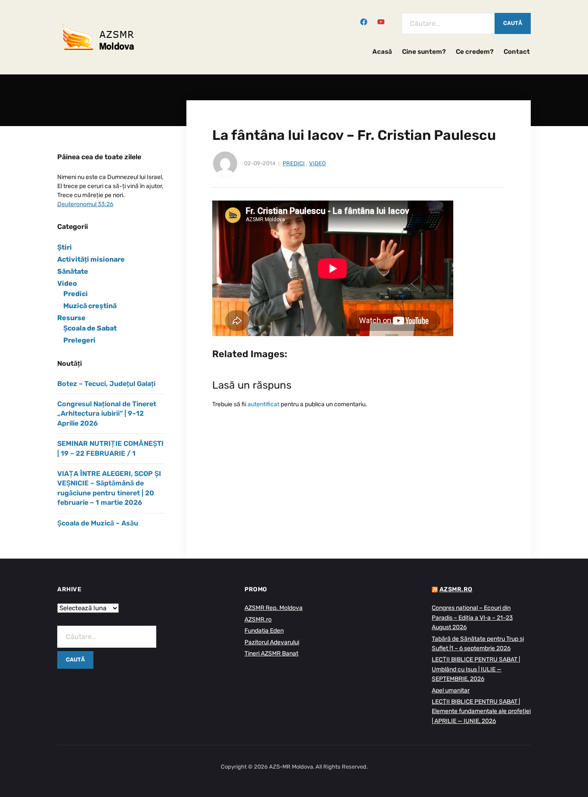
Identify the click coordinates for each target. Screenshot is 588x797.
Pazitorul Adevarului (271, 642)
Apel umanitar (451, 690)
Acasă (382, 52)
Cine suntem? (424, 52)
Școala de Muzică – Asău (97, 523)
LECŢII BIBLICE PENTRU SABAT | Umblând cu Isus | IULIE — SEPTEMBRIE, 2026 (476, 669)
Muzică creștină (90, 306)
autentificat (263, 404)
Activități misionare (91, 259)
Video (317, 163)
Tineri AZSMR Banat (271, 653)
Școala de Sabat (90, 328)
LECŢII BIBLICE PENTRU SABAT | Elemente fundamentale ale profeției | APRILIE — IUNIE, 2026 (481, 711)
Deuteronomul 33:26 (85, 204)
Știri (64, 247)
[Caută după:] (448, 23)
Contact (517, 52)
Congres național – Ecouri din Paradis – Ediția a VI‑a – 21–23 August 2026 (472, 617)
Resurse (71, 318)
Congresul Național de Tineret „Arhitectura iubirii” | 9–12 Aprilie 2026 (106, 413)
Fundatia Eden (264, 630)
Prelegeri (79, 340)
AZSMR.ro (258, 619)
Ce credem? (475, 52)
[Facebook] (364, 21)
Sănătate (72, 271)
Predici (294, 163)
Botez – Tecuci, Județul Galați (106, 384)
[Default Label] (381, 21)
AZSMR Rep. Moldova (273, 608)
